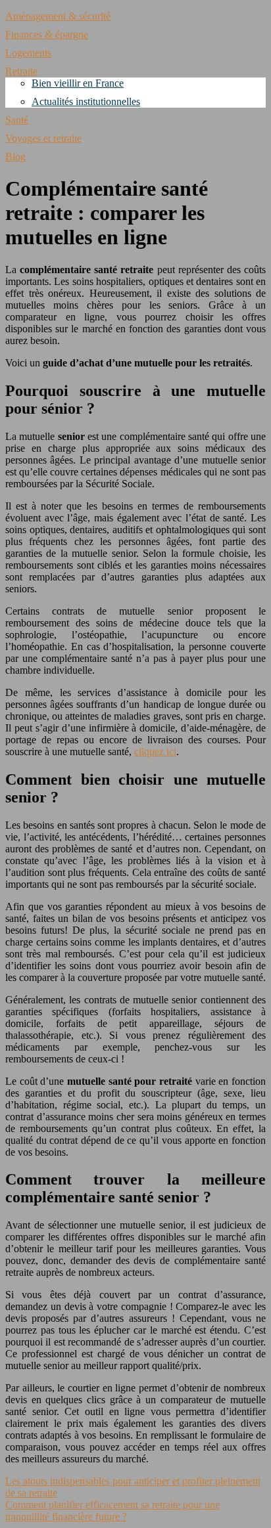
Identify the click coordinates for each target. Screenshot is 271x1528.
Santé (16, 119)
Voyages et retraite (43, 138)
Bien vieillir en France (78, 83)
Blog (15, 156)
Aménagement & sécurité (58, 16)
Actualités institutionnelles (86, 101)
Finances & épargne (46, 34)
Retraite (21, 71)
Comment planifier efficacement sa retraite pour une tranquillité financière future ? (112, 1510)
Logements (28, 52)
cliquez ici (155, 751)
